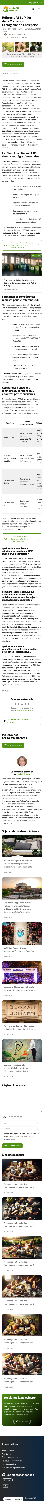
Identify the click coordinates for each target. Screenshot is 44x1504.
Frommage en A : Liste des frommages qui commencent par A (19, 1186)
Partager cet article (14, 64)
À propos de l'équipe (10, 1457)
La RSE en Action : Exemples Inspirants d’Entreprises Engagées (19, 949)
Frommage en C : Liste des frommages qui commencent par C (19, 1263)
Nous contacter (8, 1450)
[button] (33, 9)
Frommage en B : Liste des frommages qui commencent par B (19, 1224)
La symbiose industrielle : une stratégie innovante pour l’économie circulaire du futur (17, 1068)
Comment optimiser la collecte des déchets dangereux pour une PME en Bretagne (20, 283)
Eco (6, 1486)
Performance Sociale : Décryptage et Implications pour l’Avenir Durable (20, 1027)
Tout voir (7, 1480)
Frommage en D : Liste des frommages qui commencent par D (19, 1302)
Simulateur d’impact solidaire (13, 1467)
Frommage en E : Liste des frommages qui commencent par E (19, 1341)
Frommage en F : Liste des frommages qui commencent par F (19, 1380)
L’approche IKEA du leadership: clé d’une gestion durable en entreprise (20, 988)
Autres (7, 691)
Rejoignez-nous (35, 2)
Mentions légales (9, 1464)
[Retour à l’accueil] (11, 9)
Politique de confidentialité (12, 1461)
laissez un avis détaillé (25, 711)
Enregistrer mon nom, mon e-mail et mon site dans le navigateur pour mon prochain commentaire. (22, 1136)
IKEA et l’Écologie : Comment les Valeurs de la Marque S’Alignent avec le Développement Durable (18, 863)
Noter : (4, 1117)
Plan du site (6, 1454)
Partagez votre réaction (12, 1499)
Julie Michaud (23, 774)
